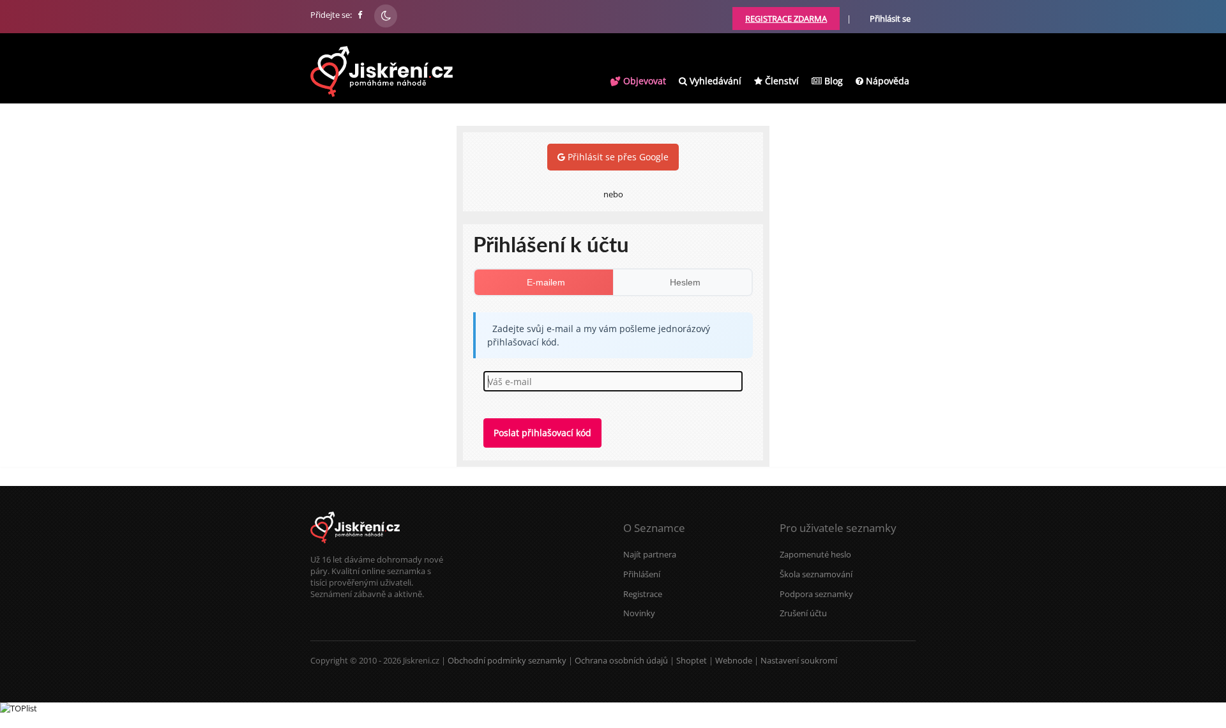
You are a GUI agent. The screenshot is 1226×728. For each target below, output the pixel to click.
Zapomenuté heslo (815, 554)
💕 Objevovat (638, 81)
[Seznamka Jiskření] (355, 548)
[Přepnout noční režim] (385, 15)
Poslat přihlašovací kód (542, 433)
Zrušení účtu (803, 613)
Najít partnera (649, 554)
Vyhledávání (714, 81)
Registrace (642, 594)
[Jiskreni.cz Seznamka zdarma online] (361, 14)
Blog (832, 81)
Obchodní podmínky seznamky (507, 660)
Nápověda (886, 81)
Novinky (639, 613)
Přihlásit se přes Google (617, 157)
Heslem (685, 282)
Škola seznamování (816, 574)
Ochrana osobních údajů (621, 660)
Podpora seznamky (816, 594)
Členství (780, 81)
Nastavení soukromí (799, 660)
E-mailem (546, 282)
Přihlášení (641, 574)
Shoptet (691, 660)
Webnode (733, 660)
